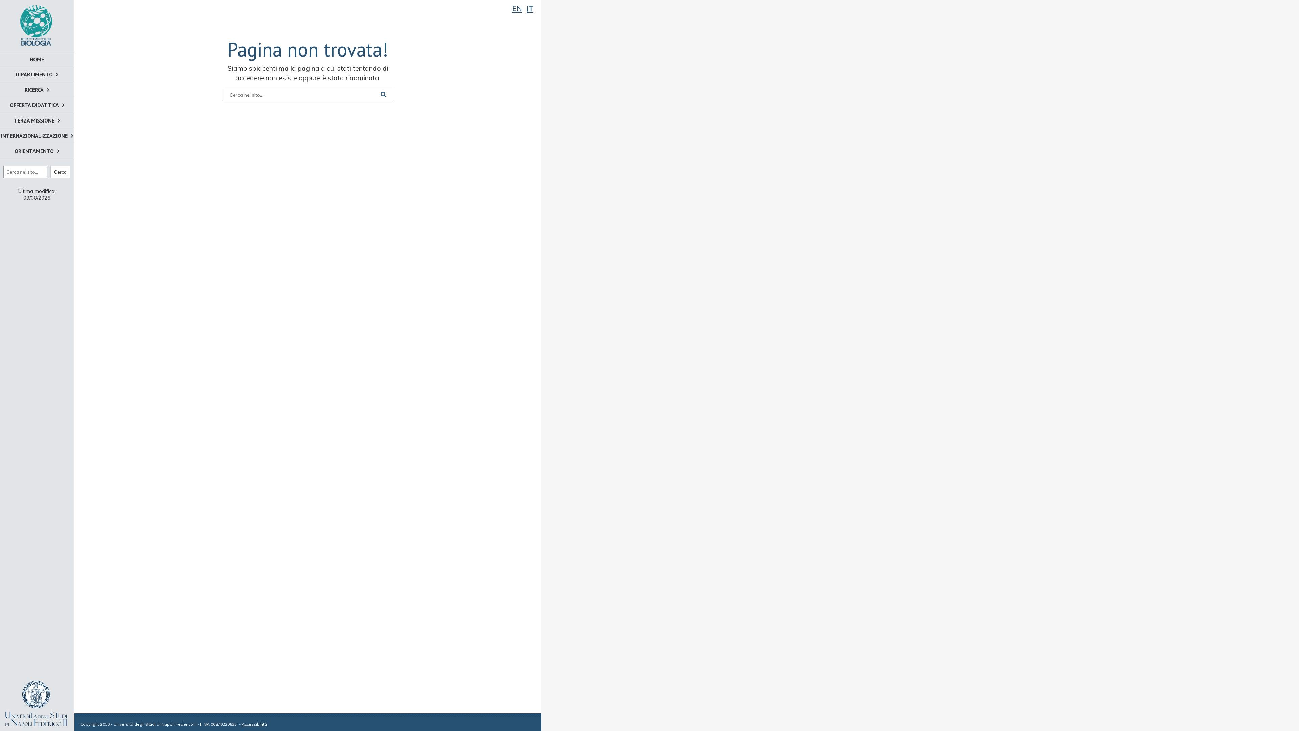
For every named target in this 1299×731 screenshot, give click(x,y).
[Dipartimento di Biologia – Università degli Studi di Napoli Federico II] (36, 25)
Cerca (60, 172)
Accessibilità (254, 724)
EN (517, 8)
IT (530, 8)
